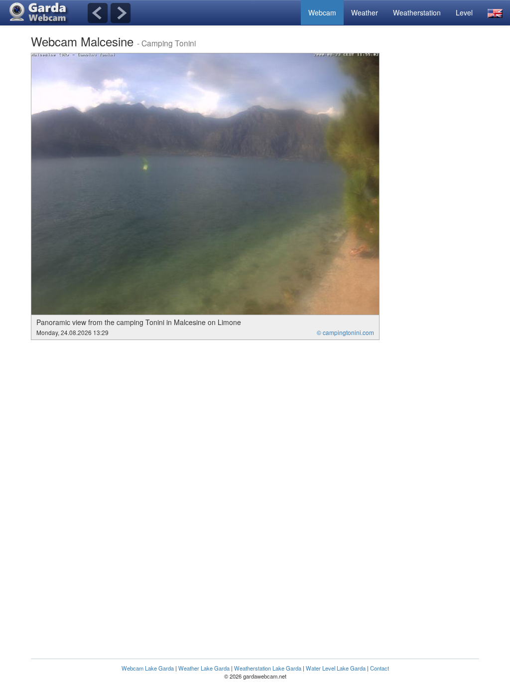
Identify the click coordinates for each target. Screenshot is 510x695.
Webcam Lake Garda (148, 668)
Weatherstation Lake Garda (267, 668)
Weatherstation (417, 12)
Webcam (322, 12)
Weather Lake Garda (204, 668)
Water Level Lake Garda (336, 668)
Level (464, 12)
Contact (379, 668)
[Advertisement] (439, 202)
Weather (364, 12)
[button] (495, 12)
